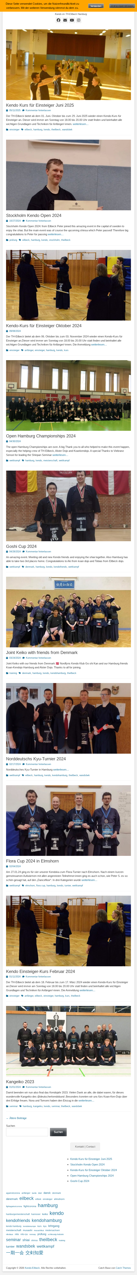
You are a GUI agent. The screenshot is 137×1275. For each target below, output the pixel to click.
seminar (13, 1106)
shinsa (34, 1240)
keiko (45, 1214)
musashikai (39, 1230)
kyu (45, 1226)
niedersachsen (52, 1230)
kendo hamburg (13, 1226)
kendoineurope (29, 1226)
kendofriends (60, 566)
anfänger (29, 350)
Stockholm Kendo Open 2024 (33, 215)
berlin (34, 1193)
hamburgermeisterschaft (18, 1214)
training (13, 673)
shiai (26, 1240)
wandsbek (67, 129)
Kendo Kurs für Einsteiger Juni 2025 (40, 105)
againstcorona (13, 1193)
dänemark (12, 1199)
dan (40, 1193)
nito (17, 1234)
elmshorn (30, 885)
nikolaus (9, 1234)
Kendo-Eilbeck (32, 1268)
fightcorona (30, 1206)
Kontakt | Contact (85, 1146)
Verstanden (96, 6)
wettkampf (14, 460)
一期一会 (15, 1252)
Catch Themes (123, 1268)
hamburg (37, 129)
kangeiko (37, 1106)
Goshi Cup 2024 (21, 546)
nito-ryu (24, 1234)
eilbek (38, 1199)
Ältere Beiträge (16, 1118)
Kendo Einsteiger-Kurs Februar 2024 (40, 971)
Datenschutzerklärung (122, 6)
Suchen (10, 1125)
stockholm (54, 240)
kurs (66, 350)
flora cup (40, 885)
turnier (68, 885)
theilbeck (56, 129)
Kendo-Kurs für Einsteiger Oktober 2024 (44, 325)
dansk (47, 1192)
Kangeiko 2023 (20, 1081)
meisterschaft (50, 460)
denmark (29, 566)
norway (32, 1234)
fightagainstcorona (14, 1206)
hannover (35, 1214)
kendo (47, 129)
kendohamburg (58, 673)
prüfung (13, 240)
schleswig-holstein (56, 1234)
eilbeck (28, 129)
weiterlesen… (81, 123)
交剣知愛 (34, 1252)
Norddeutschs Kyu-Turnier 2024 (36, 758)
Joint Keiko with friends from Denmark (42, 652)
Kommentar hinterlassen (38, 110)
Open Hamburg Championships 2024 (41, 435)
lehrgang (53, 1225)
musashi (27, 1230)
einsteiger (14, 129)
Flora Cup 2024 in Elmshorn (32, 861)
